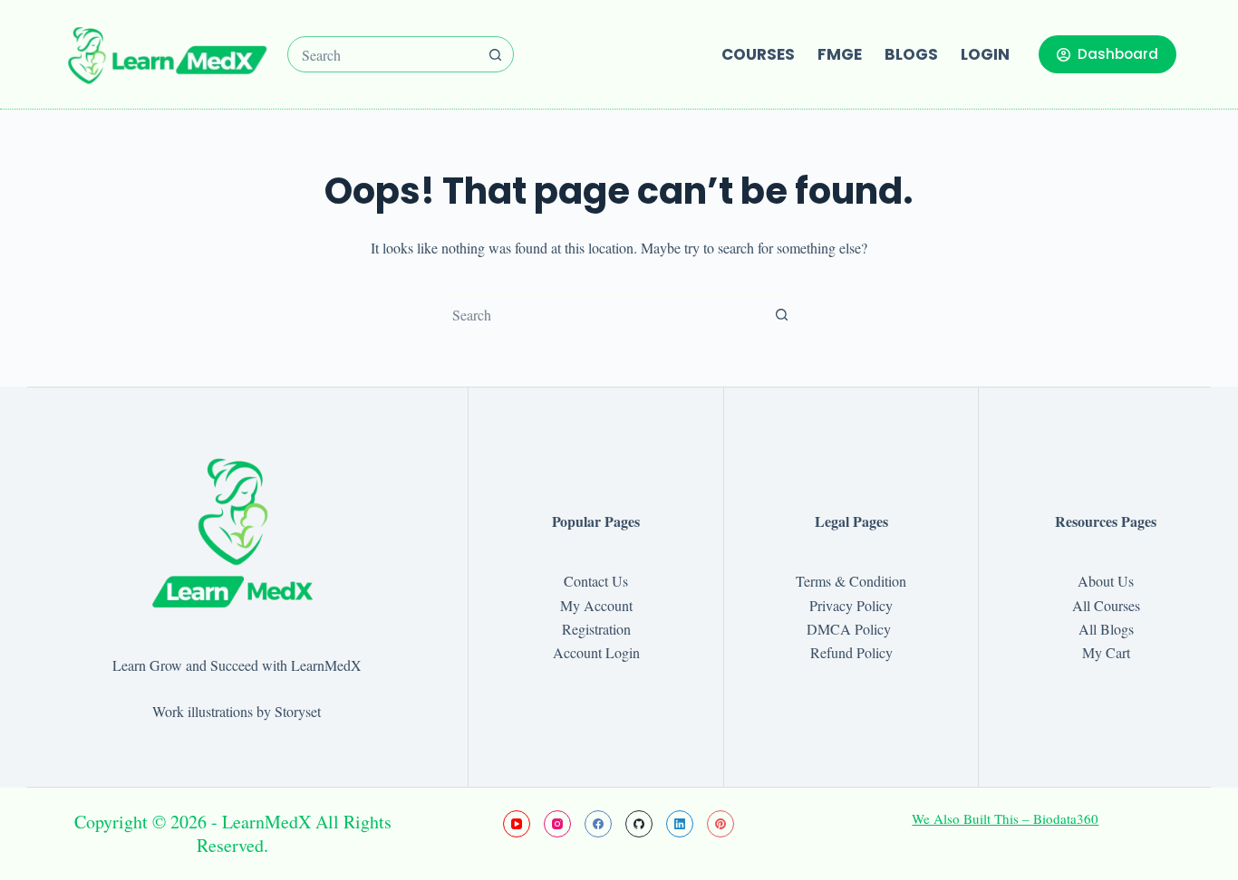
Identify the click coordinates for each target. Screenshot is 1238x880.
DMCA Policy (851, 628)
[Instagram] (557, 823)
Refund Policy (851, 652)
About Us (1106, 580)
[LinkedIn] (679, 823)
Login (985, 54)
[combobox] (383, 54)
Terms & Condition (851, 580)
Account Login (596, 652)
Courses (758, 54)
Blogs (911, 54)
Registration (596, 628)
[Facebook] (598, 823)
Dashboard (1118, 53)
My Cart (1106, 652)
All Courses (1106, 605)
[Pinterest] (720, 823)
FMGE (839, 54)
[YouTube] (516, 823)
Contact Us (596, 580)
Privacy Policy (851, 605)
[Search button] (496, 54)
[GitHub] (639, 823)
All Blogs (1106, 628)
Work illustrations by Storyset (236, 711)
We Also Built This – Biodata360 (1005, 818)
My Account (596, 605)
